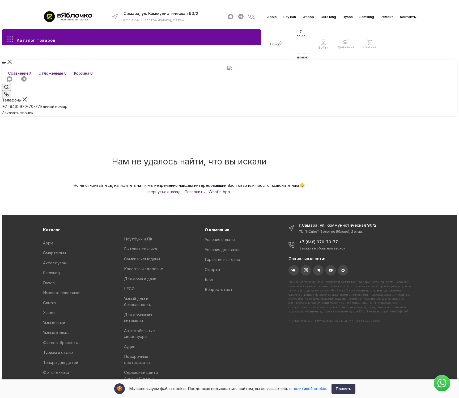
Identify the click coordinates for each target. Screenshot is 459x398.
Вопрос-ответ (219, 289)
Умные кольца (56, 332)
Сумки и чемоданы (142, 258)
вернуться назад (164, 191)
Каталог (51, 229)
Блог (209, 279)
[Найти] (281, 44)
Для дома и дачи (140, 278)
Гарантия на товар (222, 259)
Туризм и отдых (58, 352)
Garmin (49, 302)
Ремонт (387, 17)
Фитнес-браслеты (61, 342)
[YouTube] (330, 270)
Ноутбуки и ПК (138, 239)
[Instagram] (306, 270)
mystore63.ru (357, 311)
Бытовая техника (140, 248)
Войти (323, 47)
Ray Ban (289, 17)
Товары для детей (60, 362)
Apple (272, 17)
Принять (343, 389)
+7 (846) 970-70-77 (34, 106)
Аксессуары (55, 262)
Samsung (366, 17)
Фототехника (56, 372)
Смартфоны (54, 252)
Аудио (129, 346)
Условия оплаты (220, 239)
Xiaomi (49, 312)
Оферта (212, 269)
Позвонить (194, 191)
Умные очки (54, 322)
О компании (217, 229)
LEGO (129, 288)
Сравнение (346, 47)
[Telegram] (241, 16)
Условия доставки (222, 249)
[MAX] (230, 16)
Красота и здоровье (143, 268)
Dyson (348, 17)
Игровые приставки (61, 292)
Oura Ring (328, 17)
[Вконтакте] (251, 16)
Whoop (308, 17)
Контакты (408, 17)
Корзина (369, 47)
